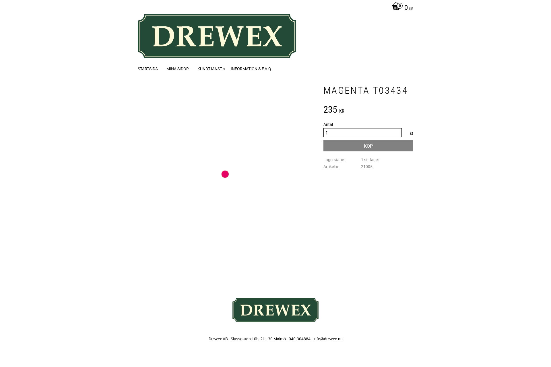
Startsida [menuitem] (148, 68)
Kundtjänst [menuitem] (209, 68)
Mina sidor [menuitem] (177, 68)
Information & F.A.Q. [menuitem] (251, 68)
